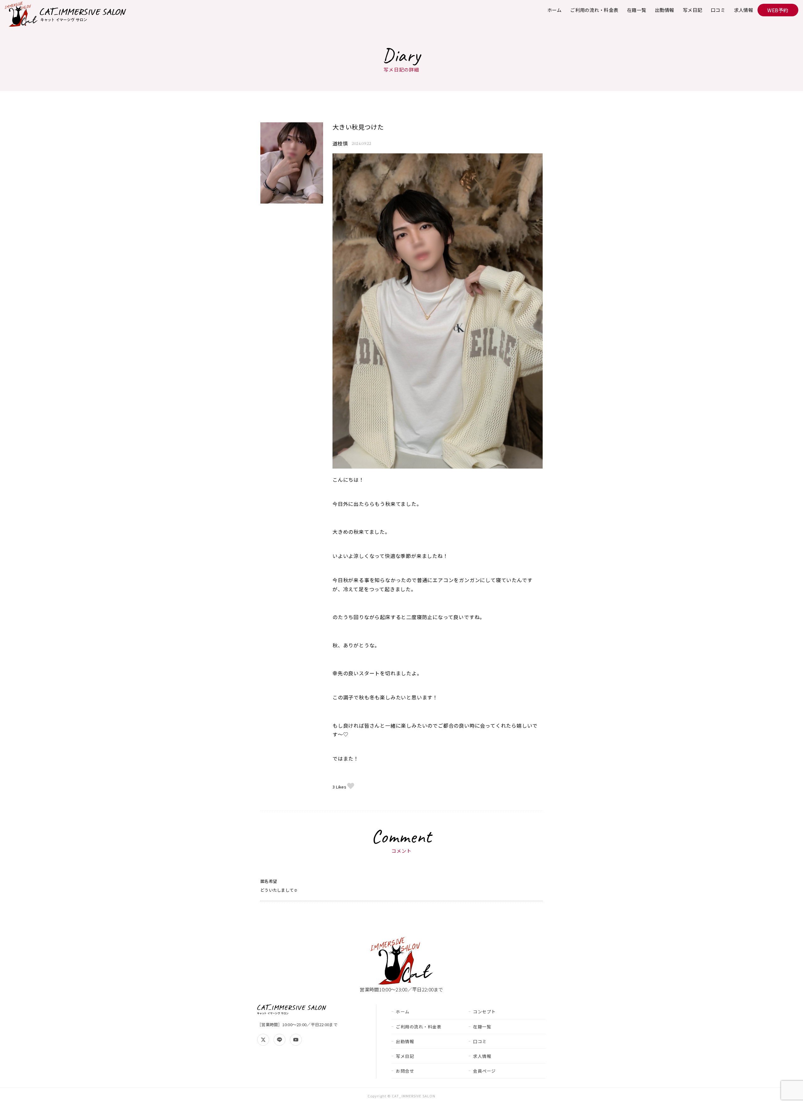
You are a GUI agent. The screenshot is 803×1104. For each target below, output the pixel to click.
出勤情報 (664, 10)
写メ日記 (692, 10)
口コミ (718, 10)
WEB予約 (777, 10)
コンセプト (484, 1011)
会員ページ (484, 1071)
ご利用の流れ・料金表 (594, 10)
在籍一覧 (636, 10)
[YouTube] (296, 1040)
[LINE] (279, 1040)
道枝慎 (340, 143)
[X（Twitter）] (263, 1040)
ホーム (554, 10)
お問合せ (405, 1071)
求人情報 (743, 10)
